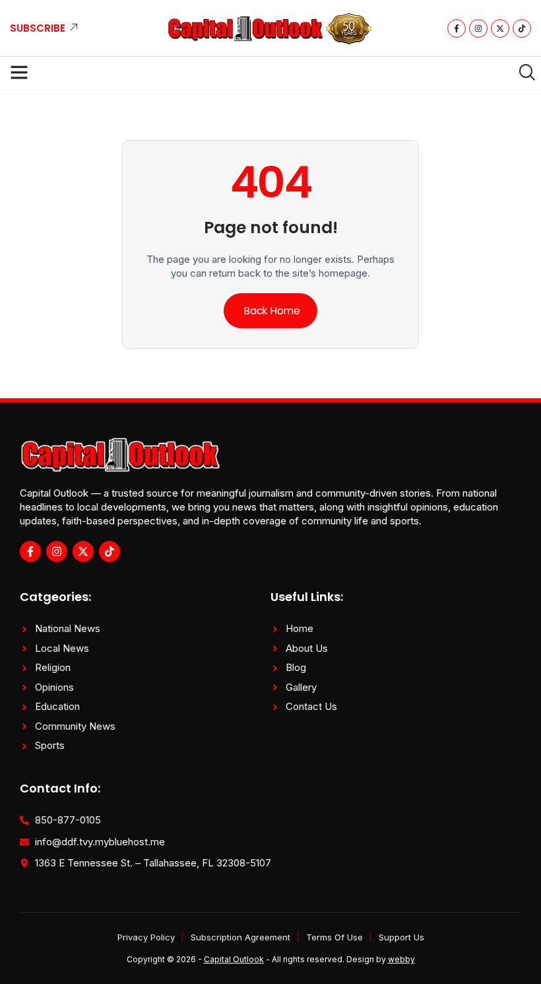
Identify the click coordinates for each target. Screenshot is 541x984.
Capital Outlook (234, 959)
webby (401, 959)
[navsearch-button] (522, 73)
